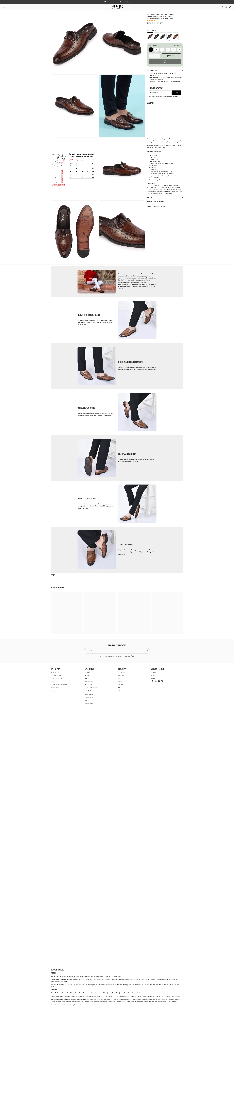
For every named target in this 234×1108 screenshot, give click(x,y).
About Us (87, 675)
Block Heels (77, 1005)
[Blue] (163, 36)
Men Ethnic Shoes (85, 976)
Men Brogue (78, 979)
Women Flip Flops (95, 996)
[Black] (156, 36)
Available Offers (152, 70)
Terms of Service (89, 697)
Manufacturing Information (155, 202)
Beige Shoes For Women (145, 999)
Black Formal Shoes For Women (113, 1001)
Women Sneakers (162, 996)
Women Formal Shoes (101, 993)
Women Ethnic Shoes (89, 993)
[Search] (222, 7)
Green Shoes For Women (159, 999)
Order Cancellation (56, 678)
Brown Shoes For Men (84, 984)
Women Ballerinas (75, 996)
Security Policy (89, 694)
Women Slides (133, 996)
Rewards (87, 672)
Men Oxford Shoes (147, 979)
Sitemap (87, 700)
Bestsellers (121, 675)
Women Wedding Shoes (138, 993)
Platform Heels (84, 1005)
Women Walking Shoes (173, 996)
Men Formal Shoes (95, 976)
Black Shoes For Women (74, 999)
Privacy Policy (88, 684)
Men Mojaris (128, 979)
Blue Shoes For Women (97, 1001)
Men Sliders (172, 979)
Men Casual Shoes (74, 976)
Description (150, 103)
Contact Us (54, 691)
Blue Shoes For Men (167, 984)
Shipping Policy (89, 703)
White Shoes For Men (108, 984)
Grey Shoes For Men (96, 984)
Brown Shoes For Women (88, 999)
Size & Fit (149, 198)
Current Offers (55, 688)
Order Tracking (55, 672)
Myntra (153, 675)
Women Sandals (124, 996)
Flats (71, 1005)
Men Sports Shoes (116, 976)
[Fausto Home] (117, 7)
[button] (151, 20)
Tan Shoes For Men (143, 984)
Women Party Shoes (113, 993)
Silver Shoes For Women (69, 1001)
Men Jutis (105, 979)
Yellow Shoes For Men (155, 984)
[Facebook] (152, 681)
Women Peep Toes (114, 996)
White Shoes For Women (131, 999)
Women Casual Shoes (76, 993)
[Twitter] (162, 681)
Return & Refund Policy (91, 688)
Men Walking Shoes (62, 981)
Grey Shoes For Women (102, 999)
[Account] (226, 7)
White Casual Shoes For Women (150, 1001)
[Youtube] (159, 681)
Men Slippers (165, 979)
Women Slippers (142, 996)
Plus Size (120, 684)
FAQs (52, 681)
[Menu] (4, 7)
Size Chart (177, 45)
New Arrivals (121, 672)
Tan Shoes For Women (172, 999)
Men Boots (72, 979)
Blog (86, 678)
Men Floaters (86, 979)
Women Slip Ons (152, 996)
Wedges (91, 1005)
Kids (119, 691)
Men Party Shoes (106, 976)
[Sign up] (147, 651)
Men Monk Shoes (137, 979)
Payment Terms (89, 681)
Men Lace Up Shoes (95, 979)
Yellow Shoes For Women (83, 1001)
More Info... (176, 96)
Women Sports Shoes (126, 993)
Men (119, 678)
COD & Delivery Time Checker (59, 684)
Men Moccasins (120, 979)
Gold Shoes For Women (116, 999)
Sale (119, 688)
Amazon (153, 672)
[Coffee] (169, 36)
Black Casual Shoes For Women (168, 1001)
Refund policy (88, 691)
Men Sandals (157, 979)
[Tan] (176, 36)
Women (120, 681)
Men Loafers (112, 979)
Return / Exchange (56, 675)
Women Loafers (104, 996)
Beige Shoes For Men (131, 984)
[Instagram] (155, 681)
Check (176, 92)
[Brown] (150, 36)
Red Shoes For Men (119, 984)
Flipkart (153, 678)
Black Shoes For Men (71, 984)
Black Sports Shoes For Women (131, 1001)
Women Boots (85, 996)
